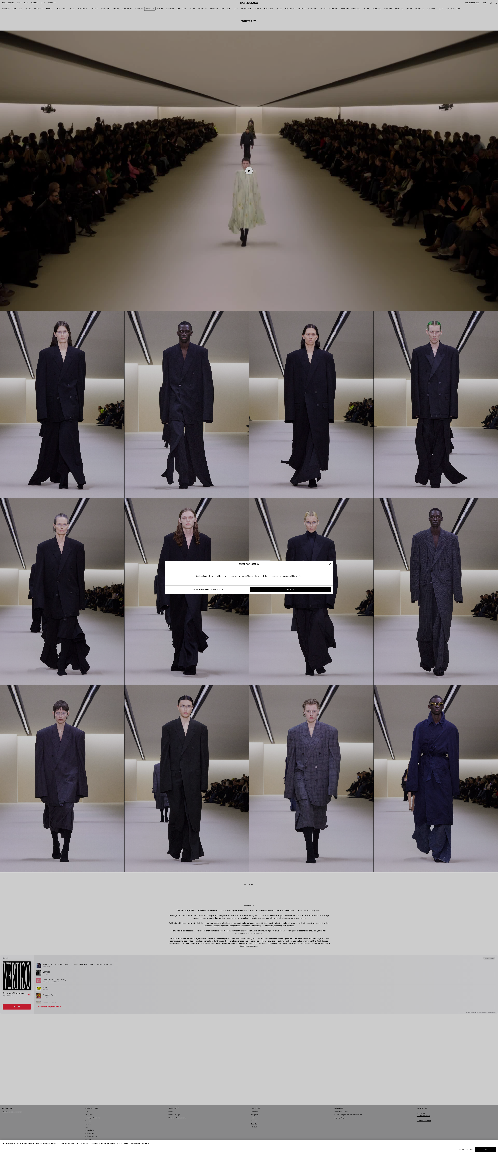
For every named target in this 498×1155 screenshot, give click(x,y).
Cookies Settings (466, 1150)
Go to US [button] (290, 589)
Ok (486, 1150)
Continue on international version (208, 589)
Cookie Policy (145, 1143)
